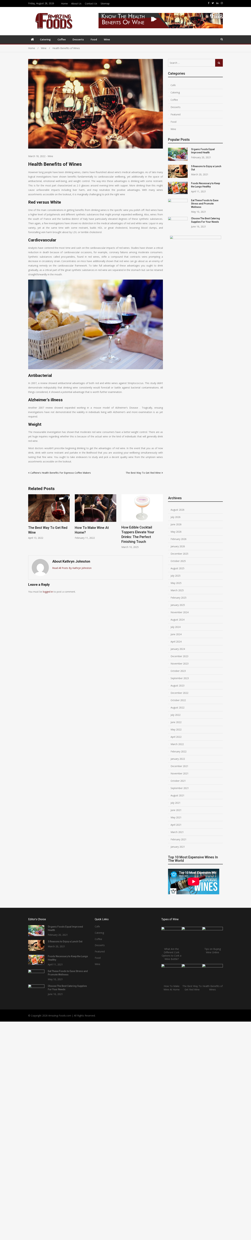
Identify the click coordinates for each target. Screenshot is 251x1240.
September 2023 (180, 678)
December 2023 (179, 656)
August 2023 (177, 685)
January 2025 (178, 605)
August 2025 (177, 568)
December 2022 (179, 692)
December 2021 (179, 766)
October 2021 (178, 780)
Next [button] (160, 523)
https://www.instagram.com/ (222, 3)
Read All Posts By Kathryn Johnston (72, 568)
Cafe (173, 85)
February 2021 (178, 839)
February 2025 (178, 597)
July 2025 (175, 575)
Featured (175, 114)
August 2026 (177, 509)
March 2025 (177, 590)
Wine (107, 39)
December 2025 (179, 553)
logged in (48, 591)
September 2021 (180, 788)
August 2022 (177, 707)
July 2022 (175, 714)
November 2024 (180, 612)
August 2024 (177, 619)
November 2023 (180, 663)
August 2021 (177, 795)
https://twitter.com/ (213, 3)
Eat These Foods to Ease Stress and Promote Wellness (204, 203)
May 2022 (176, 729)
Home (64, 3)
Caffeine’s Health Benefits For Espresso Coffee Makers (60, 472)
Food (94, 39)
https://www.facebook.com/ (208, 3)
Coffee (62, 39)
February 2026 (178, 539)
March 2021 (177, 832)
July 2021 (175, 802)
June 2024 (176, 634)
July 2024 (175, 627)
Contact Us (91, 3)
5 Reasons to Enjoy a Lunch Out (65, 941)
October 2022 (178, 700)
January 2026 (178, 546)
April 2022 (176, 736)
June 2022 (176, 722)
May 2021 (176, 817)
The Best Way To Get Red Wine (143, 472)
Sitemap (105, 3)
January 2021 (178, 846)
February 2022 (178, 751)
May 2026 (176, 531)
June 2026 (176, 524)
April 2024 (176, 641)
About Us (76, 3)
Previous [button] (30, 523)
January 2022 (178, 758)
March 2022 (177, 744)
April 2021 (176, 824)
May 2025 (176, 583)
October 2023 (178, 670)
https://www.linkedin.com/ (217, 3)
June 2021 (176, 810)
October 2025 (178, 561)
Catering (45, 39)
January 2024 (178, 648)
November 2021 (180, 773)
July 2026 (175, 517)
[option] (49, 517)
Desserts (78, 39)
